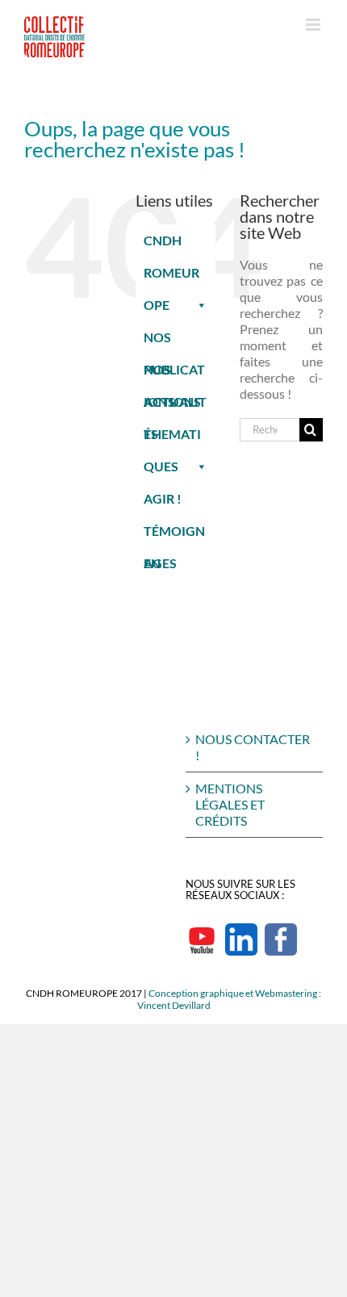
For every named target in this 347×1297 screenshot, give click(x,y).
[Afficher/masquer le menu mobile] (314, 24)
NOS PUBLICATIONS (174, 341)
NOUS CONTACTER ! (252, 747)
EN (152, 563)
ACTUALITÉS (175, 406)
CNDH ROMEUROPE (171, 244)
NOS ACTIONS (172, 374)
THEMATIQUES (172, 438)
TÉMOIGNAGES (174, 535)
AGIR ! (163, 498)
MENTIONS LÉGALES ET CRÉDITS (230, 804)
